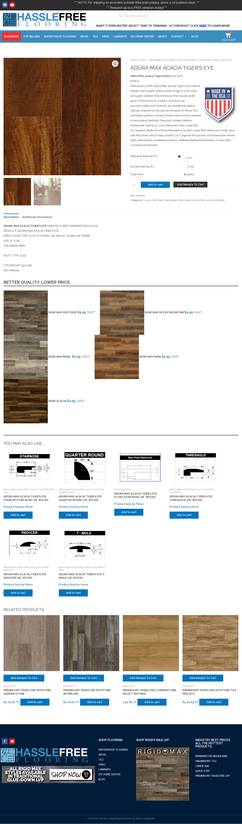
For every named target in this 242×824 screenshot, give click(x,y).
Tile (95, 36)
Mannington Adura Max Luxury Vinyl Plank (172, 59)
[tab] (11, 217)
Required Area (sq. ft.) (143, 156)
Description (11, 217)
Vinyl (105, 36)
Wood (84, 36)
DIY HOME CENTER (142, 36)
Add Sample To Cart (190, 184)
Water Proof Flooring (60, 36)
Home (133, 59)
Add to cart (155, 184)
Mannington (171, 200)
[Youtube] (12, 5)
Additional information (37, 217)
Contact (177, 36)
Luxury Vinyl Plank (153, 200)
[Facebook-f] (5, 741)
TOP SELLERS (31, 36)
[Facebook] (5, 5)
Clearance (11, 36)
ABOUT (162, 36)
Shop (143, 59)
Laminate (120, 36)
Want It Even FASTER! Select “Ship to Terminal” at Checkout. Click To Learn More (163, 25)
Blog (194, 36)
